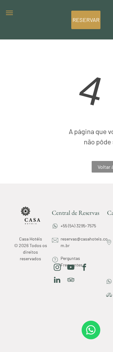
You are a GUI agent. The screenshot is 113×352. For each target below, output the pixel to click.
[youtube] (70, 268)
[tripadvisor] (70, 280)
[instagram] (57, 268)
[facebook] (84, 268)
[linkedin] (57, 280)
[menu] (9, 13)
